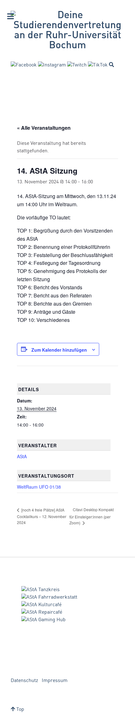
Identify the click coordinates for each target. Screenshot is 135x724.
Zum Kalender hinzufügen (59, 350)
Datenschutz (24, 680)
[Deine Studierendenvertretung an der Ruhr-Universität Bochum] (67, 31)
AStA (22, 456)
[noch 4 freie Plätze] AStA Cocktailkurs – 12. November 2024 (41, 516)
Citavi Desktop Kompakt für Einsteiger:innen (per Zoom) (91, 516)
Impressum (55, 680)
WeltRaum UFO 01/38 (39, 487)
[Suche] (111, 64)
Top (19, 709)
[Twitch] (77, 65)
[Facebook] (24, 65)
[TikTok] (98, 65)
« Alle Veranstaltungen (44, 127)
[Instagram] (52, 65)
